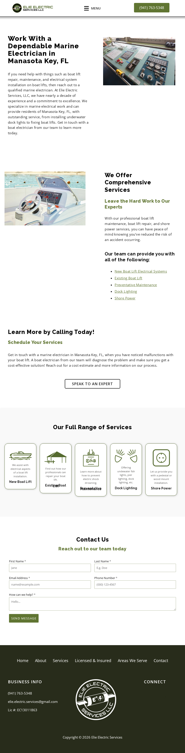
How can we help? (22, 595)
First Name (17, 561)
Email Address (19, 578)
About (40, 660)
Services (60, 660)
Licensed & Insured (93, 660)
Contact (161, 660)
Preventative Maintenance (136, 285)
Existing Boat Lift (128, 278)
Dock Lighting (126, 291)
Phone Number (105, 578)
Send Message (23, 618)
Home (22, 660)
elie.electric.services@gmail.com (33, 701)
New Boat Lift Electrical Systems (141, 271)
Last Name (102, 561)
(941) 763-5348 (20, 693)
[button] (92, 384)
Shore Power (125, 298)
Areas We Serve (132, 660)
